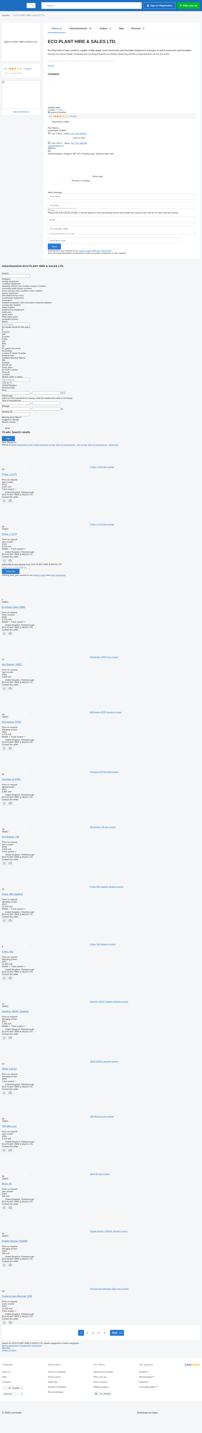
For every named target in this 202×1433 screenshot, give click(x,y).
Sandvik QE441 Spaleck (15, 1011)
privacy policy (85, 251)
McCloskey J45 (10, 836)
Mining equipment (10, 1345)
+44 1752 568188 (78, 143)
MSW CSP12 (9, 1068)
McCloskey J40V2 (12, 664)
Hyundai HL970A (11, 779)
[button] (60, 121)
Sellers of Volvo (9, 1350)
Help (4, 1377)
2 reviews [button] (28, 69)
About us (6, 1372)
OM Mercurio (9, 1126)
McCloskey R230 (11, 722)
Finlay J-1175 (9, 474)
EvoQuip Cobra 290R (13, 607)
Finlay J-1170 (9, 534)
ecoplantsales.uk (55, 145)
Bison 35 (7, 1183)
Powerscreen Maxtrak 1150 (17, 1296)
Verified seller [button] (54, 107)
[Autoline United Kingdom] (12, 5)
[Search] (44, 5)
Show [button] (67, 133)
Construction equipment (30, 1345)
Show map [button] (98, 176)
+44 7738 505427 (78, 133)
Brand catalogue (55, 1392)
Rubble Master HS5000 (15, 1241)
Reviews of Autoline (57, 1387)
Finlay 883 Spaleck (12, 894)
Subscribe (10, 571)
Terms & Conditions (57, 1372)
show (7, 428)
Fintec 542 (7, 951)
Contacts (6, 1382)
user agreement (103, 251)
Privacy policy (54, 1377)
